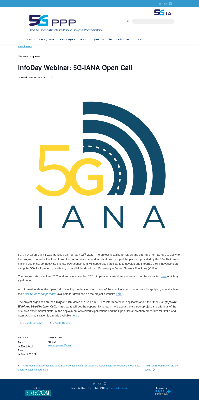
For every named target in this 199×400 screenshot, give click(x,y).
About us (30, 39)
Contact (138, 39)
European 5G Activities (101, 39)
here (164, 276)
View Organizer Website (60, 345)
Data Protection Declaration (116, 388)
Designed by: (161, 388)
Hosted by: (37, 388)
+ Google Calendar (32, 322)
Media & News (123, 39)
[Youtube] (165, 3)
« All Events (25, 46)
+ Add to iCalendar (62, 322)
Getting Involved (47, 39)
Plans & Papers (67, 39)
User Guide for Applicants (39, 294)
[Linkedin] (170, 3)
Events (82, 39)
